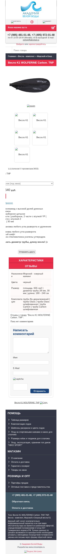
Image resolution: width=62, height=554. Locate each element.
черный (27, 282)
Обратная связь (21, 501)
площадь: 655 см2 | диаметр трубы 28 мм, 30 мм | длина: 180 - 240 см (36, 290)
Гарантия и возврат (20, 466)
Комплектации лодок (21, 424)
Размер (15, 288)
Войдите (20, 44)
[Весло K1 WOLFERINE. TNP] (44, 403)
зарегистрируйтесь (37, 44)
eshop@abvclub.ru (31, 40)
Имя (15, 357)
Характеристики (31, 260)
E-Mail (16, 368)
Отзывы (31, 266)
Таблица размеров (20, 420)
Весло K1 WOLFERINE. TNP (26, 403)
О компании (16, 458)
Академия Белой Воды (32, 544)
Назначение (17, 274)
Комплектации (16, 300)
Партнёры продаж (19, 483)
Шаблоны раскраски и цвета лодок (28, 428)
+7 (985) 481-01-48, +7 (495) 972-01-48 (31, 34)
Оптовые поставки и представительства (30, 487)
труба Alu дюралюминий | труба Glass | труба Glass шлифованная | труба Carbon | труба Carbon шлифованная (36, 304)
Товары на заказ (19, 470)
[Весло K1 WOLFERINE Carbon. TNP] (31, 106)
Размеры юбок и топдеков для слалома (30, 438)
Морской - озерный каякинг (33, 274)
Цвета (14, 282)
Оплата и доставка (20, 462)
